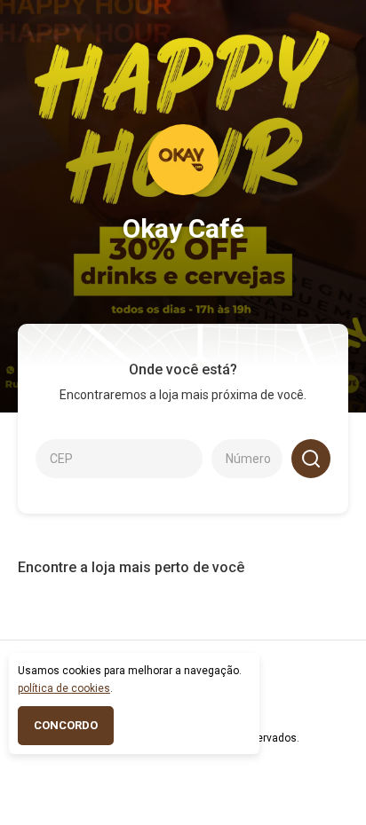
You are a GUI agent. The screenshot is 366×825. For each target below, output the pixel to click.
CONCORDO (66, 725)
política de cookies (64, 688)
